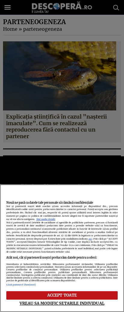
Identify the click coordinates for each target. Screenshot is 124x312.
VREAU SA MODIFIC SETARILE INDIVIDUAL (62, 303)
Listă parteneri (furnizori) (21, 284)
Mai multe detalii (45, 219)
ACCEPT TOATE (62, 295)
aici (90, 238)
